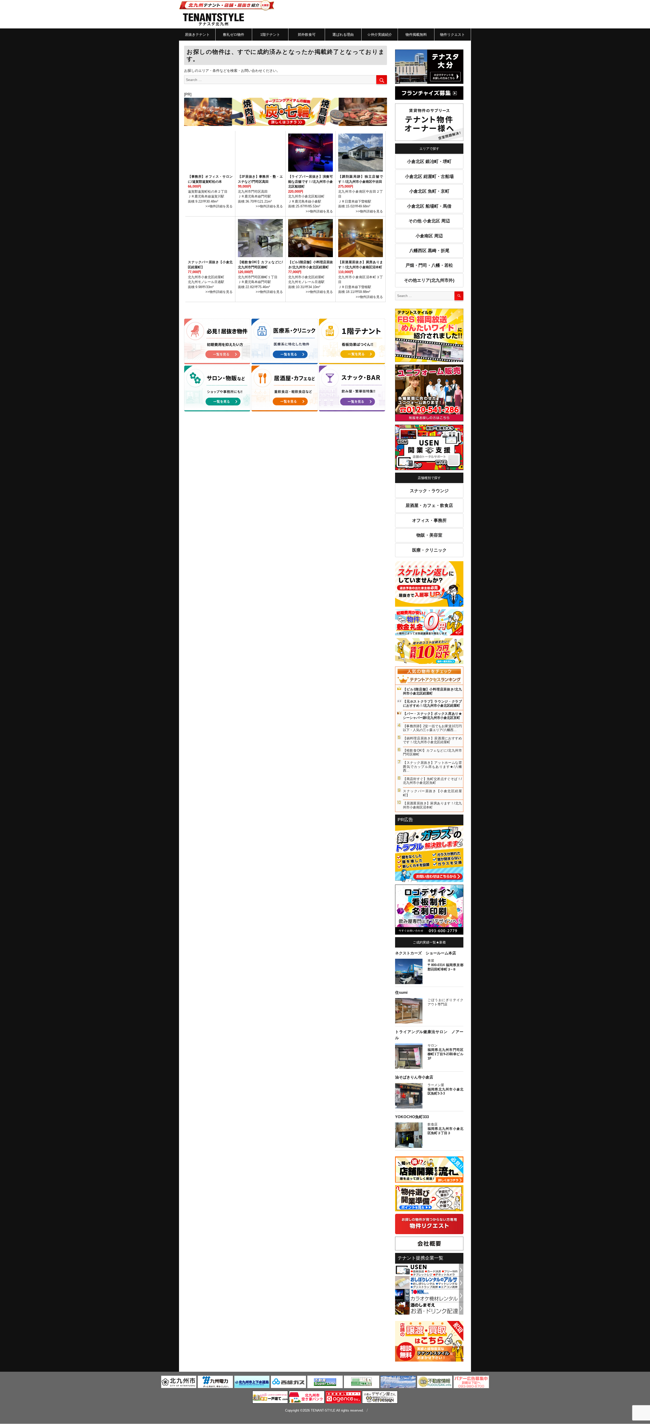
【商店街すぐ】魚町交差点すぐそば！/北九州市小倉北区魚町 (432, 781)
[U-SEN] (429, 448)
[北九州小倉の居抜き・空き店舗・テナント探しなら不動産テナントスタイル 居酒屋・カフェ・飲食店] (284, 388)
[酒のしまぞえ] (429, 1308)
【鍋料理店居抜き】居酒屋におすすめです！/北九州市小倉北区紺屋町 (432, 740)
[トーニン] (429, 1295)
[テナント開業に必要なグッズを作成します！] (429, 910)
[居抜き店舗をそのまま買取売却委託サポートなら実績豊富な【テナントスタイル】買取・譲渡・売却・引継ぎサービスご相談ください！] (429, 1342)
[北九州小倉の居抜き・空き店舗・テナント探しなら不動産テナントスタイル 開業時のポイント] (429, 1199)
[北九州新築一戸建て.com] (270, 1398)
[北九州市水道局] (252, 1383)
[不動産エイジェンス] (343, 1398)
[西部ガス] (288, 1383)
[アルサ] (429, 1282)
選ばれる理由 (343, 34)
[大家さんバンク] (306, 1398)
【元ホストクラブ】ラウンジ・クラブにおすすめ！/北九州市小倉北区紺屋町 (432, 703)
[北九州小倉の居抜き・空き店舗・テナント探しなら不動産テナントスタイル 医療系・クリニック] (284, 342)
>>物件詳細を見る (219, 206)
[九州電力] (215, 1383)
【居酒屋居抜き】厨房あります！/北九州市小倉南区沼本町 (432, 805)
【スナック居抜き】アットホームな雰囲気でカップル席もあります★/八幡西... (432, 766)
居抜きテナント (197, 34)
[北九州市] (179, 1383)
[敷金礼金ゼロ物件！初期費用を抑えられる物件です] (429, 623)
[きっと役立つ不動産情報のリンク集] (398, 1383)
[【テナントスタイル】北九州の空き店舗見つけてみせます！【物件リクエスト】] (429, 1225)
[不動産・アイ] (361, 1383)
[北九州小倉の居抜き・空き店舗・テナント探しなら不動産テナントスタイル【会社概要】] (429, 1245)
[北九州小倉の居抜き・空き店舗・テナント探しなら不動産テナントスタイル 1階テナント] (352, 342)
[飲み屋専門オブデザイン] (380, 1398)
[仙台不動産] (434, 1383)
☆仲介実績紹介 (379, 34)
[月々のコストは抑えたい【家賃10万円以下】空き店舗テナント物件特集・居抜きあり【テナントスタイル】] (429, 652)
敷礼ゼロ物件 (233, 34)
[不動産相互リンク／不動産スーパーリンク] (325, 1383)
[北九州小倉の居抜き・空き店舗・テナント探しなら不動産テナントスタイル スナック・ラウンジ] (352, 388)
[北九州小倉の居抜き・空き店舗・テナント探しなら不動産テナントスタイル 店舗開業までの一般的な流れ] (429, 1170)
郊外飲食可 (307, 34)
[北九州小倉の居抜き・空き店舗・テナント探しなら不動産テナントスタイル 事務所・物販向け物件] (217, 388)
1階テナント (270, 34)
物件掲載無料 (416, 34)
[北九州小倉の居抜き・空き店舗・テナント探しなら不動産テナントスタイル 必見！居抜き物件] (217, 342)
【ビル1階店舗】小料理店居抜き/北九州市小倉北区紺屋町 (432, 691)
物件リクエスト (452, 34)
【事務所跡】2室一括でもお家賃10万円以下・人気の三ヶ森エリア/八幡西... (432, 728)
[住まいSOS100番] (429, 854)
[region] (285, 112)
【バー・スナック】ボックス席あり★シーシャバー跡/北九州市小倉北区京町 (432, 716)
